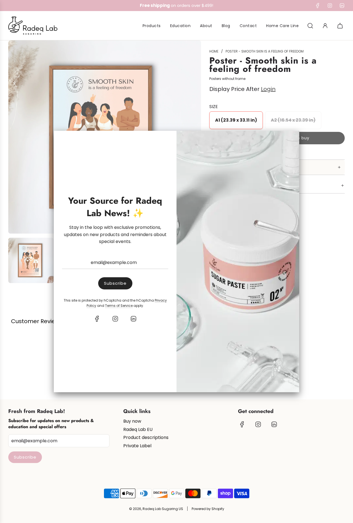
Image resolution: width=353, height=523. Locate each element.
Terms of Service (119, 305)
